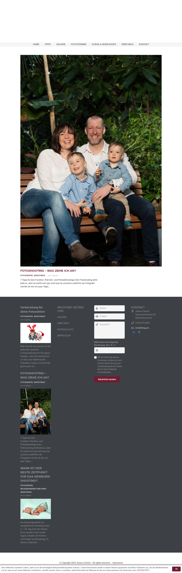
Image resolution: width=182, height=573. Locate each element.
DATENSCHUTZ (65, 329)
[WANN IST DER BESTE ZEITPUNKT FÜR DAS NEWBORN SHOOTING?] (35, 500)
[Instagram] (139, 332)
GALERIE (62, 317)
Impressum (117, 563)
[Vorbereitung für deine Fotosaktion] (35, 324)
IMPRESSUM (63, 335)
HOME (60, 311)
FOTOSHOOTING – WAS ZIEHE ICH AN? (48, 270)
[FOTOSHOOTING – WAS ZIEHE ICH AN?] (91, 56)
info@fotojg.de (142, 328)
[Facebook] (133, 332)
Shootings (39, 275)
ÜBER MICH (63, 323)
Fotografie (26, 275)
